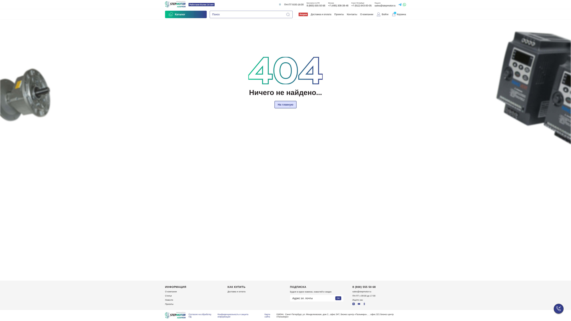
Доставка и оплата (321, 14)
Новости (169, 300)
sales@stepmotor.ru (385, 5)
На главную (285, 104)
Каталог (180, 14)
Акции (303, 14)
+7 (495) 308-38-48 (338, 5)
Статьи (168, 296)
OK (338, 298)
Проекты (339, 14)
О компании (366, 14)
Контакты (352, 14)
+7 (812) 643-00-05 (361, 5)
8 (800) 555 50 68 (316, 5)
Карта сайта (267, 315)
